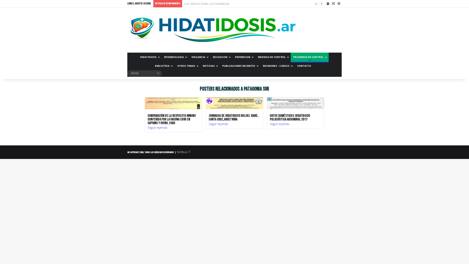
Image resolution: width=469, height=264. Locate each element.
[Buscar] (158, 73)
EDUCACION (220, 57)
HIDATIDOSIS (148, 57)
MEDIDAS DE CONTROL (272, 57)
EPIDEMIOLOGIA (174, 57)
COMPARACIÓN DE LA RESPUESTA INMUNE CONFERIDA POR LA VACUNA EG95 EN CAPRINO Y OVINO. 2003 (172, 119)
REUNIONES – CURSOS (276, 65)
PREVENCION (242, 57)
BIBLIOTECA (162, 65)
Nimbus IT (184, 152)
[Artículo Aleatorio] (333, 3)
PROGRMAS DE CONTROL (308, 57)
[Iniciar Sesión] (328, 3)
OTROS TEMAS (186, 65)
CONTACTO (304, 65)
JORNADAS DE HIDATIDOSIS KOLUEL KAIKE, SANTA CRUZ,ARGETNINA (233, 117)
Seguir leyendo (157, 128)
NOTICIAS (209, 65)
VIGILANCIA (198, 57)
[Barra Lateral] (339, 3)
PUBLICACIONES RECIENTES (238, 65)
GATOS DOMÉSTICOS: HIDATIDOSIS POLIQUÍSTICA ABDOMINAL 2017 (290, 117)
